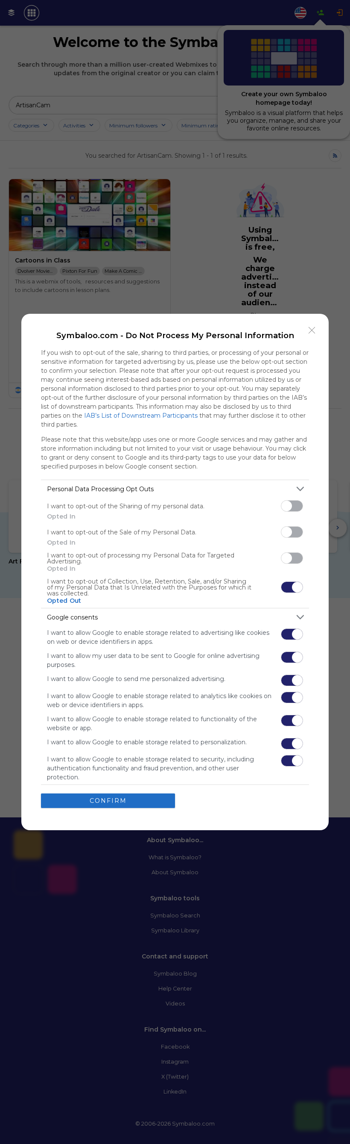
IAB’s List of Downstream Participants (141, 415)
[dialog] (175, 572)
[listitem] (175, 489)
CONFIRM (108, 801)
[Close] (312, 330)
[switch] (292, 506)
